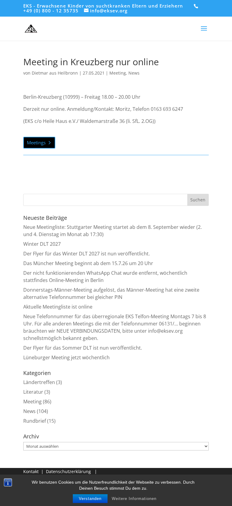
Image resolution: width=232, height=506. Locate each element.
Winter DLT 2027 (42, 244)
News (134, 73)
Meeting (117, 73)
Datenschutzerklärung (68, 471)
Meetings (36, 142)
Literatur (33, 392)
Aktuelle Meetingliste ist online (57, 306)
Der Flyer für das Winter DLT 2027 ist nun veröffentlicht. (86, 253)
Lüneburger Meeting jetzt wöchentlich (66, 357)
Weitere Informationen (134, 498)
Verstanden (90, 498)
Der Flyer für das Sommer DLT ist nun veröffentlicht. (82, 347)
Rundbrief (34, 421)
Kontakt (31, 471)
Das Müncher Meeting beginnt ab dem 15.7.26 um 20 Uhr (88, 263)
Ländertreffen (39, 382)
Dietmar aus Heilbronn (55, 73)
